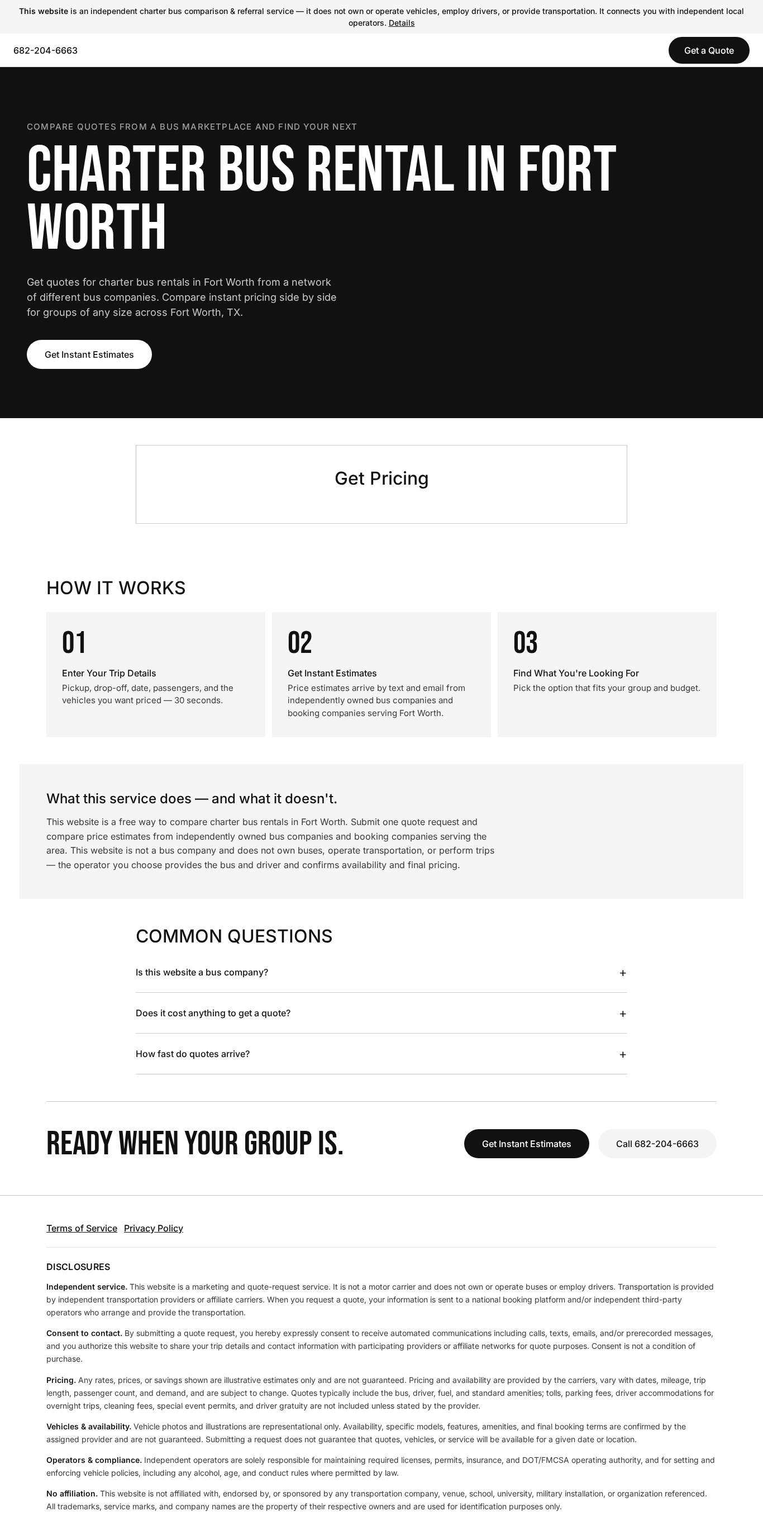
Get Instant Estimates (89, 354)
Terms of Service (81, 1228)
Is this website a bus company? (381, 972)
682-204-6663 (45, 50)
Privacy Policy (153, 1228)
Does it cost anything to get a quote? (381, 1013)
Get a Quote (709, 50)
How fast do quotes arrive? (381, 1053)
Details (402, 22)
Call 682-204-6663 (657, 1143)
